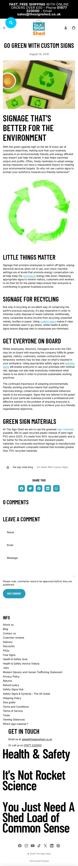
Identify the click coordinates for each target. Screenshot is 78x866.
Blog (5, 628)
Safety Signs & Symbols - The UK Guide (26, 693)
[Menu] (4, 28)
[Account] (66, 28)
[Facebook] (20, 846)
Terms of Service (13, 710)
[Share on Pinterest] (39, 488)
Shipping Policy (12, 698)
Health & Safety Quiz (15, 659)
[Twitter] (45, 846)
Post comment (14, 593)
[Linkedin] (52, 846)
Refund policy (11, 685)
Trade (6, 715)
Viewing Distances (14, 719)
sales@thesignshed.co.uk (37, 739)
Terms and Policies (39, 861)
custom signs (48, 321)
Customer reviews (13, 637)
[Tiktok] (39, 846)
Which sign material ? (15, 723)
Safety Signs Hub (13, 689)
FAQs (6, 650)
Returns (7, 680)
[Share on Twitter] (30, 488)
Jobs (6, 667)
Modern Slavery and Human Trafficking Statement (32, 672)
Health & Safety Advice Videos (21, 663)
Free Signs (9, 654)
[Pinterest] (58, 846)
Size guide (9, 702)
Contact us (9, 633)
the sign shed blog (23, 467)
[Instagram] (26, 846)
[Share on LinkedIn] (47, 488)
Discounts (9, 646)
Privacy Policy (11, 676)
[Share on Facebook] (21, 488)
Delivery (8, 641)
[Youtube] (32, 846)
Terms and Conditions (16, 706)
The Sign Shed (43, 853)
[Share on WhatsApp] (56, 488)
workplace (29, 275)
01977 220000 (33, 745)
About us (8, 624)
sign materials (65, 429)
